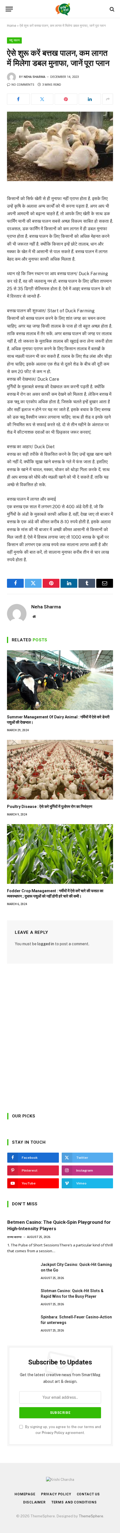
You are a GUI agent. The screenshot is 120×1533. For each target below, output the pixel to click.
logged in (45, 944)
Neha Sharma (34, 77)
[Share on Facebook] (18, 99)
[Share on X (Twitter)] (42, 99)
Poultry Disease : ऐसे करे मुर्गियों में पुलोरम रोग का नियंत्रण (49, 806)
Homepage (25, 1494)
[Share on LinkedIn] (90, 99)
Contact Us (88, 1494)
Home (11, 26)
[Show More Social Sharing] (107, 99)
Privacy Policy (53, 1433)
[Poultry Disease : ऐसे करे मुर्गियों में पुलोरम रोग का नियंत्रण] (60, 770)
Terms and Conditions (74, 1502)
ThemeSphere (91, 1516)
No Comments (22, 85)
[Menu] (9, 9)
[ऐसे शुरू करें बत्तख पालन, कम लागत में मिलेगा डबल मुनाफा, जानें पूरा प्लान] (60, 146)
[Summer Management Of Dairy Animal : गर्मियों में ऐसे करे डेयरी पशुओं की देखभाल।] (60, 680)
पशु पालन (14, 40)
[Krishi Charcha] (62, 9)
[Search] (111, 9)
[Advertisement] (60, 1040)
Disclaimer (34, 1502)
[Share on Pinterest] (66, 99)
